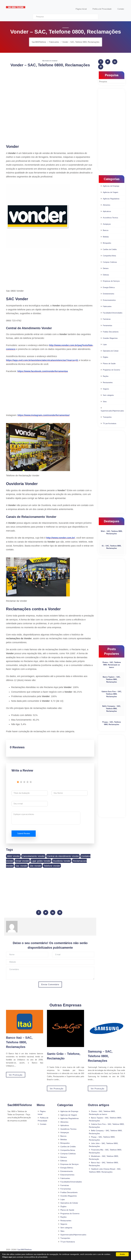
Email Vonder (22, 861)
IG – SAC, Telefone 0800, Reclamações (111, 547)
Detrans (106, 268)
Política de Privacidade (43, 1119)
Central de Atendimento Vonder (63, 856)
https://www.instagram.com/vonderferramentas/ (44, 415)
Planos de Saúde (109, 364)
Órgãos (105, 357)
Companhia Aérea (109, 256)
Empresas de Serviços (111, 281)
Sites (105, 402)
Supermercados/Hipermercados (112, 411)
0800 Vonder (13, 856)
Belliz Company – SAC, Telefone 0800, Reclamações (111, 708)
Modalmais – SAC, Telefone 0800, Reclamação (104, 1157)
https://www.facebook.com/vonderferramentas (42, 371)
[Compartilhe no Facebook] (38, 912)
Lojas (105, 344)
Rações (105, 376)
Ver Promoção (15, 1075)
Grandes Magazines (110, 338)
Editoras (106, 275)
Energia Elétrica (109, 287)
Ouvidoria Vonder (62, 861)
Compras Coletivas (110, 262)
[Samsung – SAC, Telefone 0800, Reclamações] (106, 1028)
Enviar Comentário (50, 984)
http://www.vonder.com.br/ (60, 538)
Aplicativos (107, 211)
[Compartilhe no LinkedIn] (52, 912)
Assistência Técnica (110, 218)
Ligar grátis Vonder (41, 861)
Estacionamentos (109, 300)
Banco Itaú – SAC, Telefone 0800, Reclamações (19, 1042)
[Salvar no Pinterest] (59, 912)
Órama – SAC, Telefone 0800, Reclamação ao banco (111, 664)
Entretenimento (108, 294)
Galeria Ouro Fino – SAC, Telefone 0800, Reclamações (112, 694)
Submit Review (23, 833)
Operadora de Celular (110, 351)
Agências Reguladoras (111, 199)
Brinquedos (107, 243)
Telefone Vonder (52, 866)
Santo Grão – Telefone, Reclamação (63, 1056)
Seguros (106, 389)
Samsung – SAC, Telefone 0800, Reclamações (100, 1056)
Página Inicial (42, 1112)
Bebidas (106, 237)
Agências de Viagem (110, 192)
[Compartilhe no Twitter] (45, 912)
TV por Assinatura (109, 423)
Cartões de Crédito (110, 249)
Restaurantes (108, 382)
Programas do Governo (111, 370)
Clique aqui (7, 1257)
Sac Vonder (21, 866)
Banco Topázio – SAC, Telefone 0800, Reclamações (111, 679)
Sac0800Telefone (24, 1249)
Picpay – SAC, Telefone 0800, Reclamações (111, 723)
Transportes (107, 417)
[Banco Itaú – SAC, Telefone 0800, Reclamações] (24, 1021)
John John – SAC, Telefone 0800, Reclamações (103, 1144)
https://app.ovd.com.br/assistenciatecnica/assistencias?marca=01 (42, 360)
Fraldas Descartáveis (111, 332)
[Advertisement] (50, 88)
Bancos (105, 230)
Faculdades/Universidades (112, 313)
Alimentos (106, 205)
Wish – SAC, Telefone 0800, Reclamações (111, 532)
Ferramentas (107, 325)
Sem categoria (108, 395)
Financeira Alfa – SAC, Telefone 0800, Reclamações (105, 1151)
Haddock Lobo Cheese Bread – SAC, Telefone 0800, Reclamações (105, 1170)
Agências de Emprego (111, 186)
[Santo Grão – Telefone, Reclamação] (65, 1028)
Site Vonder (35, 866)
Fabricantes (107, 306)
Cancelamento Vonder (33, 856)
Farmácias (107, 319)
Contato (43, 1124)
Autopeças (107, 224)
